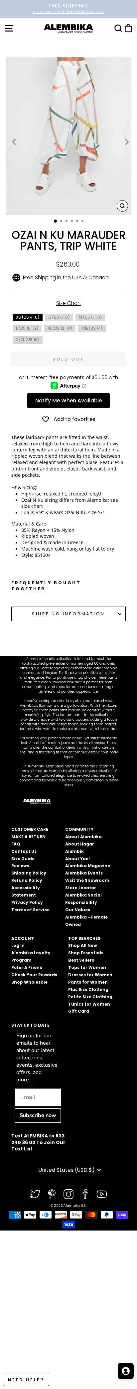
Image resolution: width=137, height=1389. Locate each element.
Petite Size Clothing (90, 997)
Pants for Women (88, 982)
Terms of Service (30, 910)
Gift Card (78, 1011)
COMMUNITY (79, 829)
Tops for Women (87, 967)
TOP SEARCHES (84, 938)
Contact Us (24, 851)
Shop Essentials (85, 953)
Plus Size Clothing (88, 989)
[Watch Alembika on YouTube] (102, 1194)
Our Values (77, 910)
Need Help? (26, 1380)
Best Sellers (81, 960)
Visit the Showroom (87, 880)
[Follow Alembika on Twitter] (35, 1194)
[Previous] (15, 142)
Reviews (20, 866)
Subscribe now (38, 1115)
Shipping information (68, 614)
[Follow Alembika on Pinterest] (52, 1194)
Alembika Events (84, 873)
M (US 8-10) (90, 317)
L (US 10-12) (27, 328)
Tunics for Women (89, 1004)
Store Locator (80, 888)
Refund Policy (26, 880)
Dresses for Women (90, 975)
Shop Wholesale (29, 982)
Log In (18, 945)
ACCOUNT (22, 938)
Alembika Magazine (87, 866)
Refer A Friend (27, 967)
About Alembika (83, 836)
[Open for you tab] (126, 1371)
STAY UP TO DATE (30, 1025)
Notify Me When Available (68, 400)
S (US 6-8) (59, 317)
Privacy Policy (27, 902)
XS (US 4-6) (27, 317)
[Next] (126, 142)
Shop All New (82, 945)
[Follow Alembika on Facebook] (85, 1194)
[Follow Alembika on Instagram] (68, 1194)
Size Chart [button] (68, 303)
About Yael (77, 858)
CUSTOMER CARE (29, 829)
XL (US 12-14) (60, 328)
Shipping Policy (28, 873)
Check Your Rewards (34, 975)
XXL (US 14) (91, 328)
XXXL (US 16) (27, 339)
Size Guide (23, 858)
